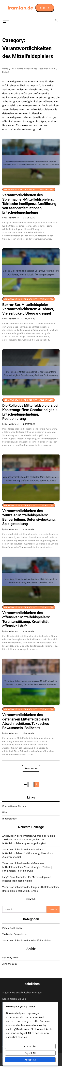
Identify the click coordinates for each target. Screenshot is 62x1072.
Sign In (44, 8)
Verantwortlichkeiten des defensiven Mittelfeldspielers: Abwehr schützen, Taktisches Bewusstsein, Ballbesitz (26, 721)
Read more (31, 768)
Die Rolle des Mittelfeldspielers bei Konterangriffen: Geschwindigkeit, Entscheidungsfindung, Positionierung (30, 412)
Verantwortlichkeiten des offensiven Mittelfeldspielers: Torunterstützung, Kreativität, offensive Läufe (26, 619)
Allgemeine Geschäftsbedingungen (22, 992)
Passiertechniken (12, 927)
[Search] (57, 20)
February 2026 (10, 957)
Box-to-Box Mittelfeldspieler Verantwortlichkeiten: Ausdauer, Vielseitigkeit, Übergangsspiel (28, 309)
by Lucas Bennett (10, 217)
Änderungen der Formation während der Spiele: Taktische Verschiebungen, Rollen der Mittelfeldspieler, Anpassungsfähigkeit (28, 839)
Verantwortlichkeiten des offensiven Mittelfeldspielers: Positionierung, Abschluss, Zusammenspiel (27, 853)
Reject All (30, 1053)
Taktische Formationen (15, 934)
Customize (30, 1046)
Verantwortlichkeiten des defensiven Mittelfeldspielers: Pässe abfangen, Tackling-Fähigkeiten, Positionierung (27, 867)
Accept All (30, 1059)
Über (5, 812)
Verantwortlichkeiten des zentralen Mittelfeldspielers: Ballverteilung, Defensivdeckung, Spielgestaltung (29, 517)
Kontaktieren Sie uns (14, 806)
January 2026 (9, 963)
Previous (25, 784)
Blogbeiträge (9, 818)
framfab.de (20, 8)
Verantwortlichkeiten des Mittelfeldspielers (29, 189)
